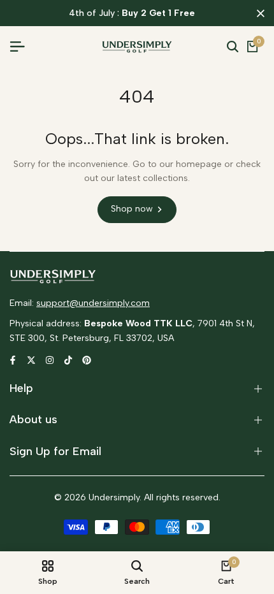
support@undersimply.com (93, 303)
